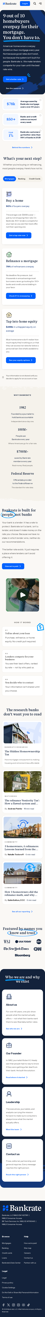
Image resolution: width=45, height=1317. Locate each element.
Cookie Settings (8, 1287)
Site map (27, 1248)
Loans (4, 1258)
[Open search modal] (35, 3)
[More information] (40, 100)
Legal (4, 1278)
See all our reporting (21, 911)
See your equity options (19, 360)
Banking (5, 1248)
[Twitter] (8, 1304)
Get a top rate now (17, 235)
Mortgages (6, 1243)
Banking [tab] (21, 179)
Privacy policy (7, 1283)
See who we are (13, 1029)
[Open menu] (40, 3)
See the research (13, 88)
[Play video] (22, 595)
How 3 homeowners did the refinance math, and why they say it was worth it (21, 894)
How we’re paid (11, 566)
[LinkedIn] (18, 1304)
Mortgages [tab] (9, 179)
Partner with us (30, 1263)
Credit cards (7, 1253)
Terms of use (7, 1297)
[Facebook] (3, 1304)
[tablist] (22, 178)
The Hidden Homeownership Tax (22, 753)
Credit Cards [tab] (34, 179)
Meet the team (12, 1129)
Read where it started (15, 1077)
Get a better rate (13, 79)
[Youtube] (23, 1304)
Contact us (28, 1258)
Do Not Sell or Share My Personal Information (20, 1292)
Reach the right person (16, 1174)
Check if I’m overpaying (19, 296)
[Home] (11, 3)
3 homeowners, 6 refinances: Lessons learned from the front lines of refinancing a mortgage (22, 851)
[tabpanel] (22, 278)
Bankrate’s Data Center (11, 1263)
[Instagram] (13, 1304)
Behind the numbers (21, 147)
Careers (27, 1253)
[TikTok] (28, 1304)
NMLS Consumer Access (12, 1218)
